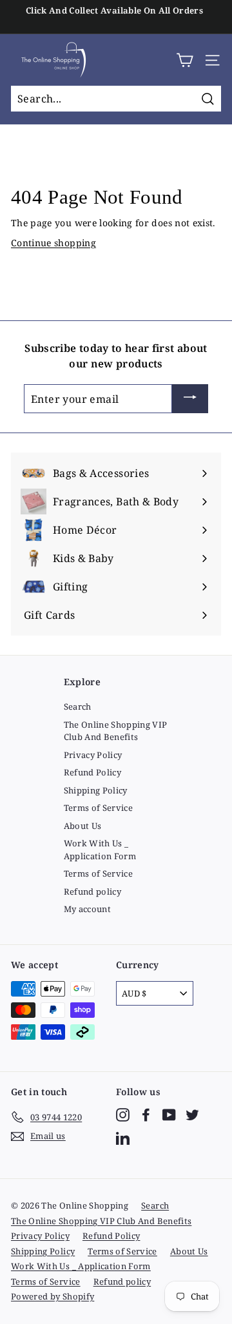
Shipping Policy (96, 790)
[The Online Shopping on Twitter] (192, 1115)
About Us (83, 826)
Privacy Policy (93, 755)
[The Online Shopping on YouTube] (169, 1115)
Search (78, 706)
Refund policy (93, 891)
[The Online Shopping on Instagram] (123, 1115)
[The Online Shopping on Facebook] (146, 1115)
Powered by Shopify (52, 1296)
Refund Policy (93, 772)
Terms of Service (98, 807)
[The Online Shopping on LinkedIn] (123, 1138)
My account (87, 909)
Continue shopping (53, 243)
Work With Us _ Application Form (100, 849)
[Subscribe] (190, 399)
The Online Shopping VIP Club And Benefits (116, 731)
